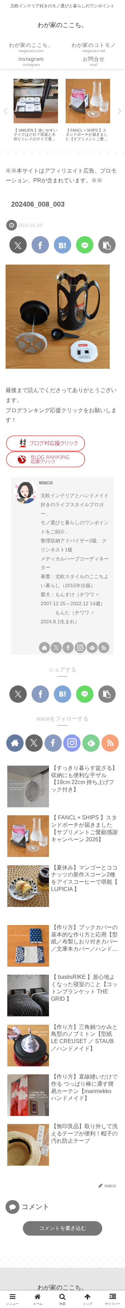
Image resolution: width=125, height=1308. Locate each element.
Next (119, 111)
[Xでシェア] (18, 244)
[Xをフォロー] (56, 647)
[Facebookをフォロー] (68, 647)
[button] (107, 244)
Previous (5, 111)
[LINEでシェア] (84, 244)
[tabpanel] (36, 110)
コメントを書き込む (62, 1228)
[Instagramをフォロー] (80, 647)
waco (46, 482)
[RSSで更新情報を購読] (103, 647)
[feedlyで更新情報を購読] (92, 647)
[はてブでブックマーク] (62, 244)
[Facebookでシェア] (40, 244)
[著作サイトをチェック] (44, 647)
